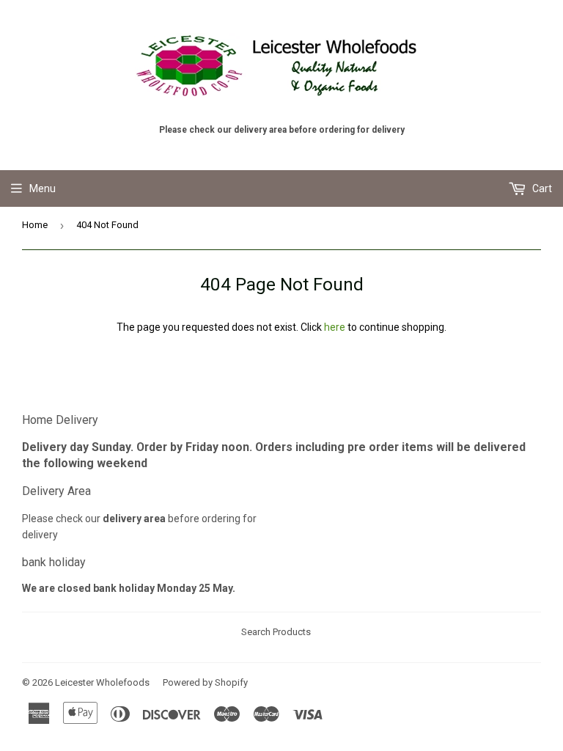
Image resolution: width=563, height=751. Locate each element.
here (334, 327)
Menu (42, 188)
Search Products (276, 631)
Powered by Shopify (205, 682)
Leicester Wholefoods (102, 682)
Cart (541, 188)
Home (35, 224)
